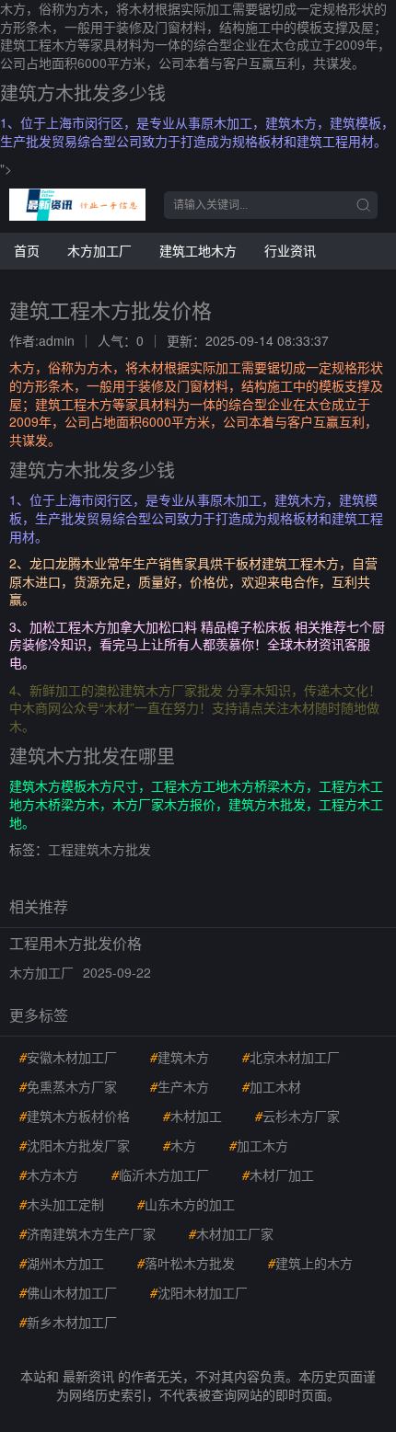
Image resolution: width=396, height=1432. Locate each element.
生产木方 (179, 1086)
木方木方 (48, 1174)
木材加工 (192, 1115)
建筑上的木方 (310, 1263)
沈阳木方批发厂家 (74, 1145)
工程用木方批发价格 (75, 943)
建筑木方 (179, 1057)
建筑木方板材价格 (74, 1115)
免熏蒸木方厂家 (68, 1086)
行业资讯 (290, 250)
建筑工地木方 (198, 250)
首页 (27, 250)
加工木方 (258, 1145)
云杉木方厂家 (297, 1115)
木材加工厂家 (231, 1233)
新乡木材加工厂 (68, 1321)
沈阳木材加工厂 (199, 1292)
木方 (179, 1145)
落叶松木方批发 (186, 1263)
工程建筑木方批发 (99, 849)
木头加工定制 (61, 1204)
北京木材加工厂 (291, 1057)
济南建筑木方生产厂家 (87, 1233)
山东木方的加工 (186, 1204)
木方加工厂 (99, 250)
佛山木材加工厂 (68, 1292)
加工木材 (271, 1086)
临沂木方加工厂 (160, 1174)
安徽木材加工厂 (68, 1057)
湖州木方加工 (61, 1263)
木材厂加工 (278, 1174)
